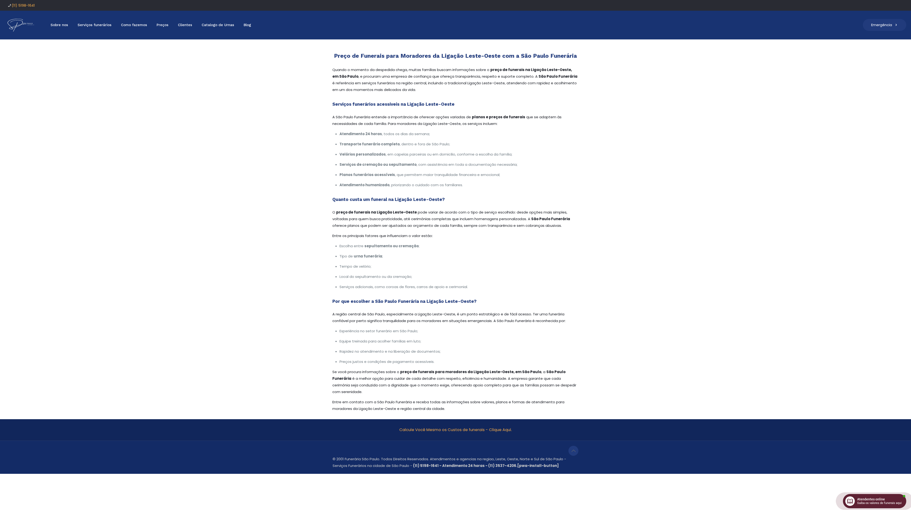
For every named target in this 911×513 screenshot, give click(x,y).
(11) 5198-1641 (23, 5)
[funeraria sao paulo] (22, 25)
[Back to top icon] (573, 451)
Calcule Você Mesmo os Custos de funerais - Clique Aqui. (455, 429)
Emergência (881, 24)
